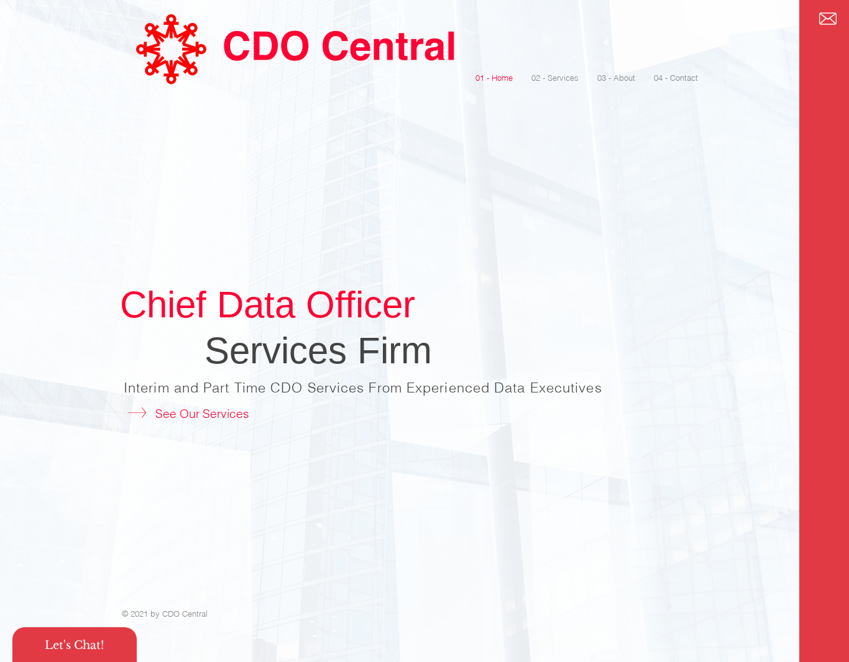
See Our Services (202, 413)
